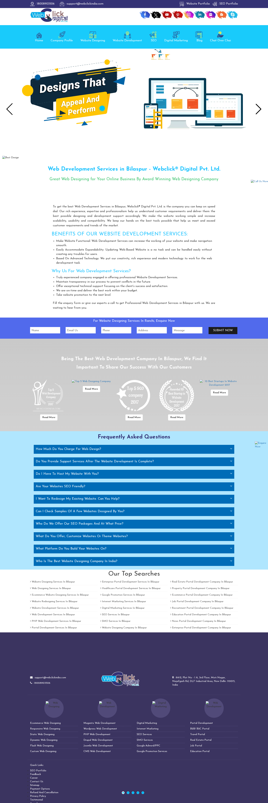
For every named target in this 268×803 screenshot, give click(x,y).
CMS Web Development (97, 751)
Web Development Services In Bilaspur (53, 614)
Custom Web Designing (43, 751)
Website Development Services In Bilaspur (55, 608)
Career (34, 778)
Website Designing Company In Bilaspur (124, 627)
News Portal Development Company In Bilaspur (198, 621)
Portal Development (201, 723)
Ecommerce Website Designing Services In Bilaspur (60, 595)
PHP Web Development (96, 734)
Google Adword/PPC (148, 745)
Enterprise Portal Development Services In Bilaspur (130, 581)
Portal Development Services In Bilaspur (54, 627)
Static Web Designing (42, 734)
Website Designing (92, 40)
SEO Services (144, 734)
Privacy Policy (38, 796)
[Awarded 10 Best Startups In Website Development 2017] (176, 396)
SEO (154, 40)
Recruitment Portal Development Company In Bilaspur (202, 608)
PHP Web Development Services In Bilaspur (56, 621)
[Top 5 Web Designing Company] (91, 381)
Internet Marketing (147, 728)
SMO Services (145, 740)
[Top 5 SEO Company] (134, 396)
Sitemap (34, 785)
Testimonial (36, 799)
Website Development (127, 40)
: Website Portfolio (197, 3)
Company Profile (62, 40)
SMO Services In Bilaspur (116, 621)
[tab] (134, 449)
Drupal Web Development (98, 740)
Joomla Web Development (98, 745)
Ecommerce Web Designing (45, 723)
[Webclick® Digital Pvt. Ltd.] (49, 15)
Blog (199, 40)
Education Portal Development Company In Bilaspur (201, 614)
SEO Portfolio (38, 770)
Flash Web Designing (42, 745)
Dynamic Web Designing (43, 740)
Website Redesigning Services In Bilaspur (54, 601)
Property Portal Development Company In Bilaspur (200, 588)
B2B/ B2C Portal (199, 728)
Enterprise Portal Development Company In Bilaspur (201, 627)
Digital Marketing (176, 40)
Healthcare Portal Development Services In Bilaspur (131, 588)
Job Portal (196, 745)
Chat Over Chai (220, 40)
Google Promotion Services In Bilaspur (123, 595)
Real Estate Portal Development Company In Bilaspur (202, 581)
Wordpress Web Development (100, 728)
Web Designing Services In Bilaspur (51, 588)
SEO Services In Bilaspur (115, 614)
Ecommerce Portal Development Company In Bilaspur (202, 595)
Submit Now (223, 330)
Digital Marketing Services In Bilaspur (123, 608)
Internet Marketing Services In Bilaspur (123, 601)
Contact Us (36, 781)
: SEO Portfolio (227, 3)
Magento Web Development (99, 723)
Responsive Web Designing (45, 728)
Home (39, 40)
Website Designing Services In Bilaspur (53, 581)
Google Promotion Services (152, 751)
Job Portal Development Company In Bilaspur (197, 601)
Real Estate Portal (200, 740)
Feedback (35, 774)
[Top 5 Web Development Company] (48, 396)
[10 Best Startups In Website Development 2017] (219, 383)
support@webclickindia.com (50, 677)
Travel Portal (197, 734)
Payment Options (40, 789)
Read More (48, 417)
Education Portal (199, 751)
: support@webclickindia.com (83, 3)
